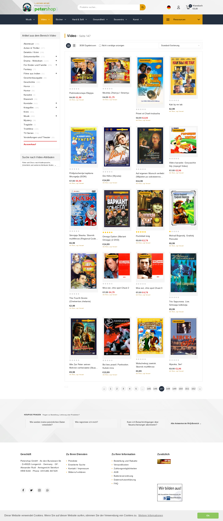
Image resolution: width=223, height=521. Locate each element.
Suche (143, 7)
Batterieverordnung (123, 476)
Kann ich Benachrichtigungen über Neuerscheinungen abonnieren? (143, 423)
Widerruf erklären (77, 472)
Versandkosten (121, 464)
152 (193, 388)
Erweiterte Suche (76, 464)
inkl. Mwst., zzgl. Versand (76, 100)
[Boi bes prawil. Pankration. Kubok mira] (117, 336)
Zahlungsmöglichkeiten (125, 468)
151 (187, 388)
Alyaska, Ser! (175, 364)
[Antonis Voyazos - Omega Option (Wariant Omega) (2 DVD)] (117, 208)
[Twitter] (31, 490)
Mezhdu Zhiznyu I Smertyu (116, 93)
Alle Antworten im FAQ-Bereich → (186, 423)
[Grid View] (68, 45)
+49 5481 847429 (42, 3)
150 (181, 388)
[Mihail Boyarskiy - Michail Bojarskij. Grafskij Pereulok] (183, 208)
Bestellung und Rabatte (125, 461)
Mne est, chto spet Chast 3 (149, 288)
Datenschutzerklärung (125, 479)
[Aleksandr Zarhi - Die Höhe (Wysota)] (117, 146)
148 (168, 388)
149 (174, 388)
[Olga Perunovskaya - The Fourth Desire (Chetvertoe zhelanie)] (83, 271)
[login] (179, 7)
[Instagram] (39, 490)
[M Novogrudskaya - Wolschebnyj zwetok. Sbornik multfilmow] (150, 336)
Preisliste (72, 461)
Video (71, 36)
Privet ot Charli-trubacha (148, 113)
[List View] (74, 45)
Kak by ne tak (176, 104)
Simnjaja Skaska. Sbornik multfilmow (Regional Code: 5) (82, 238)
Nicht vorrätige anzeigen (113, 45)
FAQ (116, 483)
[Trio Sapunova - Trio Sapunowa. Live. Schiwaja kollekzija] (183, 272)
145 (149, 388)
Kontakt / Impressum (78, 468)
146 (155, 388)
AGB (116, 472)
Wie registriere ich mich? (86, 422)
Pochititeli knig (143, 236)
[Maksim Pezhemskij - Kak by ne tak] (183, 76)
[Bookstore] (40, 7)
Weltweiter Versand (43, 6)
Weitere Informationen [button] (150, 515)
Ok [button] (207, 515)
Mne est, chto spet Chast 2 (116, 288)
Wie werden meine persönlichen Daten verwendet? (47, 423)
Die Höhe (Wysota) (112, 176)
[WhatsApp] (47, 490)
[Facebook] (23, 490)
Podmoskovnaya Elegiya (81, 93)
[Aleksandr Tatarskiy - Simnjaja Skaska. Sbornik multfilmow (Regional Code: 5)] (83, 208)
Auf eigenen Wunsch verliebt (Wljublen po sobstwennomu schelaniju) (150, 176)
